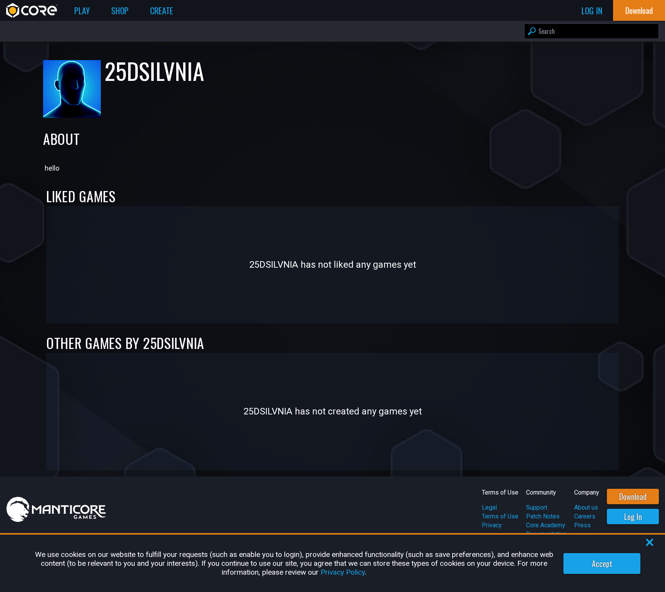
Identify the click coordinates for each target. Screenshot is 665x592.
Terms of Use (500, 516)
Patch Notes (543, 516)
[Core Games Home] (31, 10)
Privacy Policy (343, 572)
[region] (332, 563)
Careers (584, 516)
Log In (633, 516)
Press (582, 525)
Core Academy (545, 525)
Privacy (492, 525)
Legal (489, 507)
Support (536, 507)
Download (633, 496)
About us (586, 507)
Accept (602, 563)
